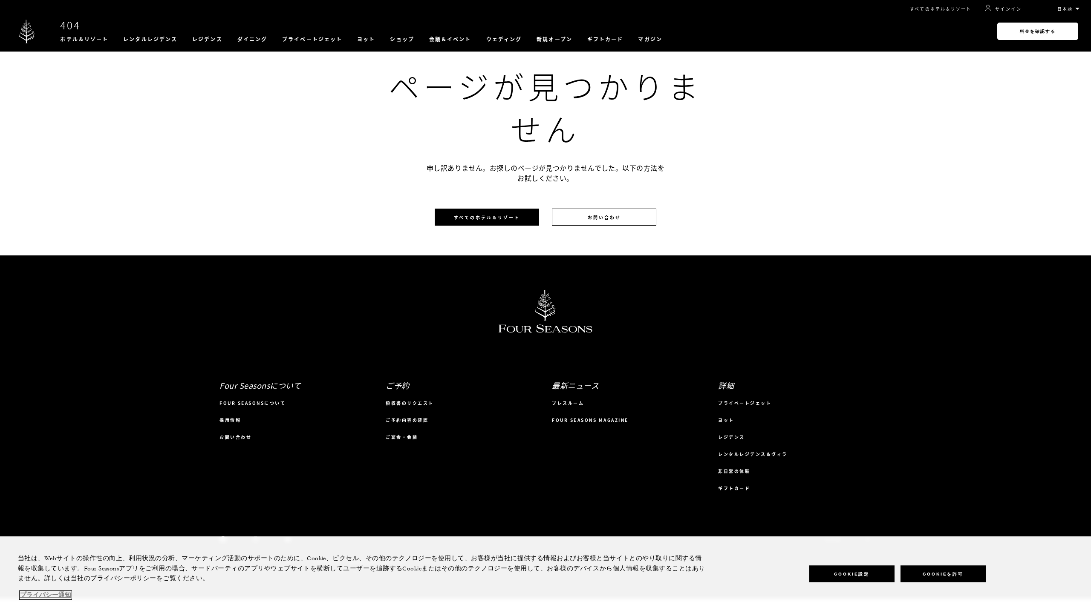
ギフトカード (605, 39)
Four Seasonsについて (252, 403)
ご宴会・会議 (402, 437)
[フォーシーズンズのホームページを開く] (27, 31)
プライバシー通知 (45, 595)
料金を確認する (1038, 31)
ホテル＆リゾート (84, 39)
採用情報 (230, 420)
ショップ (402, 39)
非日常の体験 (734, 471)
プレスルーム (568, 403)
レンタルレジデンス (150, 39)
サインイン (1008, 8)
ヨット (366, 39)
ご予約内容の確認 (407, 420)
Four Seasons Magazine (590, 420)
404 (70, 25)
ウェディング (504, 39)
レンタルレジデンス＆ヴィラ (753, 454)
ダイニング (252, 39)
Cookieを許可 (943, 573)
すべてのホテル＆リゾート (940, 8)
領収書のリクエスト (410, 403)
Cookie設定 (851, 573)
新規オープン (554, 39)
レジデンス (207, 39)
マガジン (650, 39)
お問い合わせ (604, 217)
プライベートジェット (312, 39)
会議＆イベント (450, 39)
